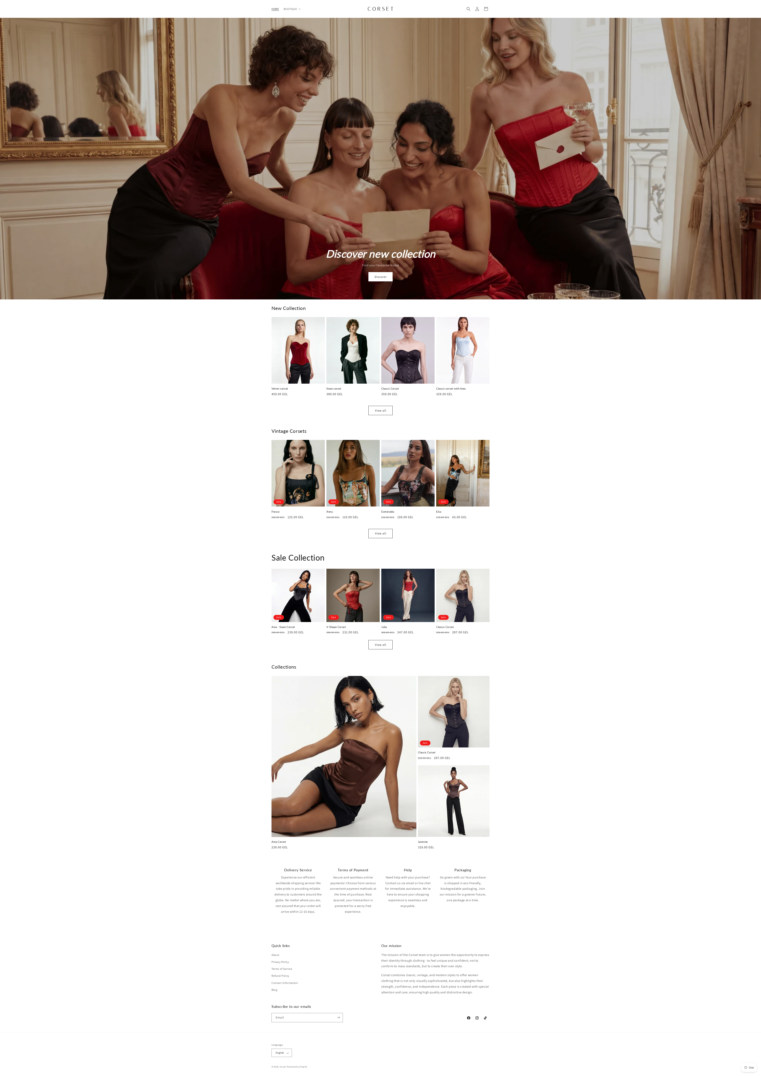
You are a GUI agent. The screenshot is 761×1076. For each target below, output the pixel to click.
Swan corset (333, 388)
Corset (283, 1066)
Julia (384, 627)
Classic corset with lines (451, 388)
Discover (381, 277)
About (275, 955)
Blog (274, 989)
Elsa (438, 511)
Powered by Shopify (297, 1066)
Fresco (276, 511)
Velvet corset (280, 388)
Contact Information (285, 982)
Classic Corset (390, 388)
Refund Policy (280, 976)
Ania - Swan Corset (283, 627)
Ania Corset (279, 841)
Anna (329, 511)
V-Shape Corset (336, 627)
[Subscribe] (338, 1017)
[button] (291, 9)
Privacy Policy (280, 961)
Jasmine (423, 841)
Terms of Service (282, 968)
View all (380, 410)
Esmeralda (387, 511)
